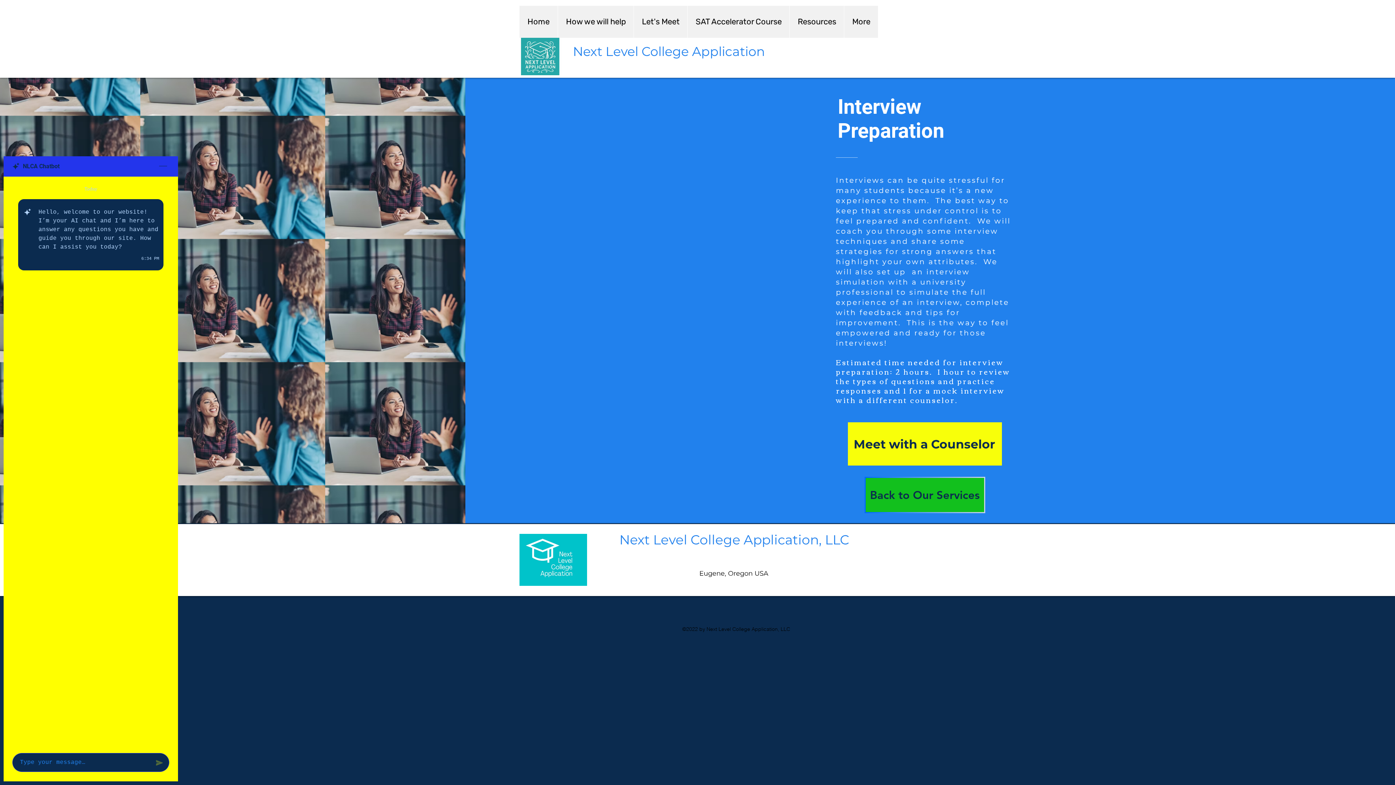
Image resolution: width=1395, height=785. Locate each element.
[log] (91, 463)
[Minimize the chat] (163, 166)
